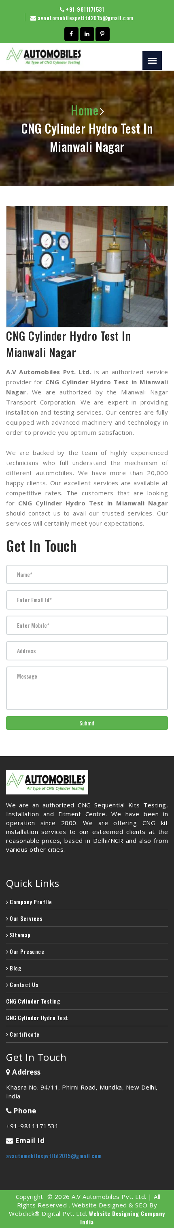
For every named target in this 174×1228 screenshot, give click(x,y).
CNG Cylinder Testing (33, 1001)
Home (84, 110)
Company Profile (30, 901)
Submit (87, 723)
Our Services (25, 918)
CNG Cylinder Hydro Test (37, 1017)
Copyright (29, 1196)
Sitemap (19, 934)
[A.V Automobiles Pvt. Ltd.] (87, 782)
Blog (14, 968)
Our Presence (26, 951)
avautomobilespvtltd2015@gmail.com (86, 17)
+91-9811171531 (85, 9)
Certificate (24, 1034)
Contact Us (23, 984)
